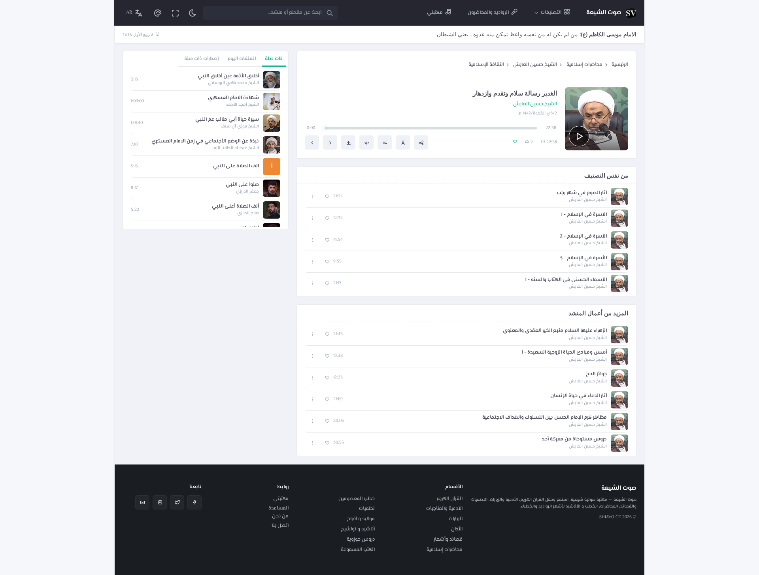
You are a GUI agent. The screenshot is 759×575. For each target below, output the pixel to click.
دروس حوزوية (361, 539)
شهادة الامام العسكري (233, 98)
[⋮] (313, 197)
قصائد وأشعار (448, 539)
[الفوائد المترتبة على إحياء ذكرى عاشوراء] (312, 142)
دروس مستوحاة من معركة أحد (574, 439)
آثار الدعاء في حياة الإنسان (578, 396)
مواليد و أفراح (361, 519)
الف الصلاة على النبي (236, 166)
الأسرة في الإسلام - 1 (584, 215)
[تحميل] (348, 142)
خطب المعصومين (356, 499)
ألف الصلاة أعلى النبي (235, 206)
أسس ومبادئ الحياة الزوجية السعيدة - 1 (564, 352)
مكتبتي (281, 499)
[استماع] (579, 136)
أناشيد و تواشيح (358, 529)
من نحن (280, 516)
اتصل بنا (280, 526)
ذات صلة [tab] (274, 59)
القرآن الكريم (449, 499)
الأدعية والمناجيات (444, 509)
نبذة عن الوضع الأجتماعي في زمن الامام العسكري (205, 141)
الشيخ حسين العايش (535, 65)
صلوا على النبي (242, 185)
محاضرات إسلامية (584, 65)
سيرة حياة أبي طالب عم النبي (227, 120)
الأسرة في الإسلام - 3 (583, 258)
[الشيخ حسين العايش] (403, 142)
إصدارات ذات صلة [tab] (201, 59)
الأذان (457, 529)
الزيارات (456, 519)
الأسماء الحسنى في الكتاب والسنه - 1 (566, 280)
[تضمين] (366, 142)
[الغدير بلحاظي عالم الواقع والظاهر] (330, 142)
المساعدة (278, 508)
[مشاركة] (421, 142)
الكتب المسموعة (358, 550)
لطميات (367, 509)
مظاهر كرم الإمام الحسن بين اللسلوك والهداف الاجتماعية (544, 417)
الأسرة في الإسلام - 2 (583, 236)
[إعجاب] (327, 197)
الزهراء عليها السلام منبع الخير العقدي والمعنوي (555, 331)
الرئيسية (620, 65)
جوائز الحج (596, 374)
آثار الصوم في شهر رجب (582, 193)
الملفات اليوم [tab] (241, 59)
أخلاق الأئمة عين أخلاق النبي (228, 76)
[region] (205, 148)
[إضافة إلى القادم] (385, 142)
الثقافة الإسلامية (486, 65)
